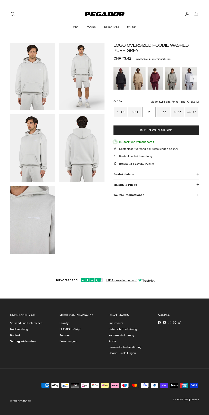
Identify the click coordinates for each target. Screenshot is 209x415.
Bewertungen (68, 341)
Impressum (116, 323)
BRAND (131, 26)
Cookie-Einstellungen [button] (122, 353)
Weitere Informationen (128, 194)
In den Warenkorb (156, 130)
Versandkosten (164, 59)
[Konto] (186, 14)
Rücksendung (19, 329)
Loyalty (64, 323)
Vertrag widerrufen (23, 341)
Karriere (64, 335)
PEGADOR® (24, 401)
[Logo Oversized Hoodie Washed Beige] (138, 78)
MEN (76, 26)
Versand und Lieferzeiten (26, 323)
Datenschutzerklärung (123, 329)
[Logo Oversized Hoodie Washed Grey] (172, 78)
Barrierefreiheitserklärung (125, 347)
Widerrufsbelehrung (121, 335)
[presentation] (114, 78)
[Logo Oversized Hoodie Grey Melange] (189, 78)
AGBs (112, 341)
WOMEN (91, 26)
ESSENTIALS (111, 26)
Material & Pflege (125, 184)
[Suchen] (12, 14)
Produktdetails (123, 174)
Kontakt (15, 335)
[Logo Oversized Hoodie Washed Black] (121, 78)
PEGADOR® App (70, 329)
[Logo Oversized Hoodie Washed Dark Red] (155, 78)
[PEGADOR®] (104, 14)
